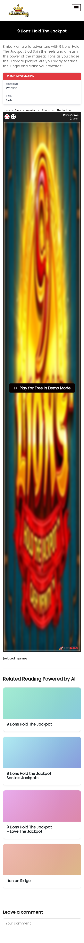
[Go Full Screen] (13, 116)
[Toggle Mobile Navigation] (76, 7)
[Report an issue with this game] (7, 116)
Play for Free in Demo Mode (45, 387)
